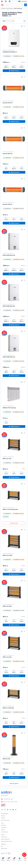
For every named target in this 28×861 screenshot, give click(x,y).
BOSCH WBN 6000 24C (9, 357)
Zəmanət (3, 829)
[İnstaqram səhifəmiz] (8, 810)
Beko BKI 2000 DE (7, 102)
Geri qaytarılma (4, 831)
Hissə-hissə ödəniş (5, 820)
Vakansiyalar (4, 836)
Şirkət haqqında (4, 813)
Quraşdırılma (4, 827)
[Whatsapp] (2, 810)
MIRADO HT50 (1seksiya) (9, 407)
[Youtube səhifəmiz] (13, 810)
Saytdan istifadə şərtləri (6, 841)
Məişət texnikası (9, 8)
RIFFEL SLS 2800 (7, 606)
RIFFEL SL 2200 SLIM (8, 708)
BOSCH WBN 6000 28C (9, 306)
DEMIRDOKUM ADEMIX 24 (10, 52)
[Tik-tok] (16, 810)
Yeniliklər (3, 818)
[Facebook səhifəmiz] (5, 810)
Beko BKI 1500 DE (7, 204)
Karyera (3, 834)
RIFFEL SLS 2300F (7, 555)
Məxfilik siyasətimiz (5, 839)
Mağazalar (3, 844)
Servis (2, 823)
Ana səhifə (3, 8)
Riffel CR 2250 (6, 758)
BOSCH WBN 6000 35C (9, 255)
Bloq (2, 846)
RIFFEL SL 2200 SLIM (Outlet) (10, 509)
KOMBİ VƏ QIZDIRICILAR (8, 50)
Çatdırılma (3, 825)
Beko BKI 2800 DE (7, 153)
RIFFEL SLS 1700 (7, 458)
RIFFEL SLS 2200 (7, 657)
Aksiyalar (3, 815)
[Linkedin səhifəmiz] (10, 810)
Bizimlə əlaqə (4, 848)
